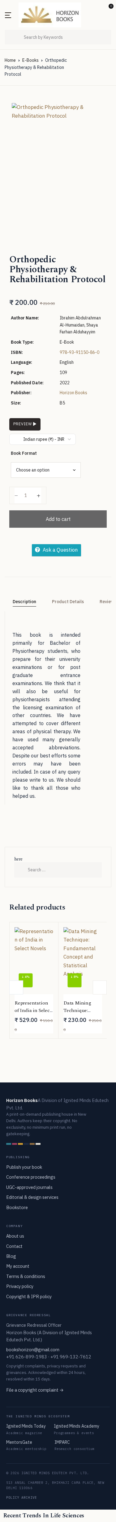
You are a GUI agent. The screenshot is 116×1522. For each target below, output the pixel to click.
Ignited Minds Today (26, 1426)
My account (17, 1266)
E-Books (30, 60)
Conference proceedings (30, 1177)
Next (100, 987)
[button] (97, 8)
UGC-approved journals (29, 1187)
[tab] (24, 602)
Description (24, 601)
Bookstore (17, 1207)
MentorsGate (19, 1442)
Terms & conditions (25, 1276)
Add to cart (58, 519)
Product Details (68, 601)
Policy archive (21, 1497)
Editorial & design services (32, 1197)
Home (10, 60)
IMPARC (62, 1442)
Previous (16, 987)
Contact (14, 1246)
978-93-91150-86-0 (79, 352)
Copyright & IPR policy (29, 1296)
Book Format (24, 453)
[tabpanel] (58, 160)
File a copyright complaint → (35, 1390)
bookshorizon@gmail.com (32, 1350)
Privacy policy (19, 1286)
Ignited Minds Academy (76, 1426)
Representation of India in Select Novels (33, 1010)
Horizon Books (73, 392)
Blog (11, 1256)
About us (15, 1236)
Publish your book (24, 1167)
